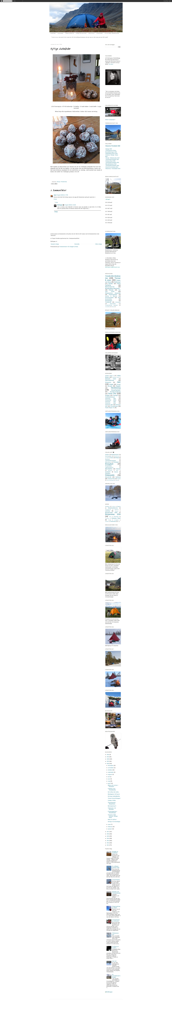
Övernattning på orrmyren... (116, 920)
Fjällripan (59, 205)
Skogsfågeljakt (116, 390)
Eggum (119, 506)
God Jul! (114, 961)
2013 (108, 841)
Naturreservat (109, 287)
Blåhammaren (115, 455)
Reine (110, 516)
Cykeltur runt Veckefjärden (112, 789)
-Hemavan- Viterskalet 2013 (112, 168)
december (111, 765)
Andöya (113, 506)
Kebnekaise (108, 462)
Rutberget (117, 282)
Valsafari (107, 521)
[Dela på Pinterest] (56, 183)
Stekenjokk (109, 475)
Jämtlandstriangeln (110, 461)
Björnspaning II (112, 806)
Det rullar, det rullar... (113, 792)
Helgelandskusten (113, 508)
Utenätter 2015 (110, 402)
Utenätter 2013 (110, 398)
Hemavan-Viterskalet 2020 (113, 146)
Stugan (107, 395)
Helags (117, 458)
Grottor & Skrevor (111, 296)
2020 (108, 759)
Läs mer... (111, 64)
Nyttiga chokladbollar (114, 796)
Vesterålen (113, 521)
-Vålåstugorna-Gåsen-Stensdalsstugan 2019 (111, 151)
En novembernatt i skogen (116, 976)
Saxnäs (116, 472)
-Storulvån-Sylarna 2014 (111, 167)
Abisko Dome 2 (109, 376)
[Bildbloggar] (108, 992)
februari (110, 827)
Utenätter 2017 (109, 405)
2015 (108, 836)
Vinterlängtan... (116, 880)
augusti (110, 774)
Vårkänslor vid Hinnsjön (112, 808)
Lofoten (107, 511)
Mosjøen (116, 511)
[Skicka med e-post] (51, 183)
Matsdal (118, 469)
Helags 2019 (109, 149)
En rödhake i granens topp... (116, 867)
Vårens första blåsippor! (114, 798)
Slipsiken (107, 473)
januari (110, 829)
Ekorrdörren (116, 456)
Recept (58, 182)
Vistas (116, 480)
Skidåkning (116, 388)
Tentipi (115, 395)
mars (109, 824)
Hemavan (107, 459)
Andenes (107, 506)
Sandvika (116, 516)
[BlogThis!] (53, 183)
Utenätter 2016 (110, 403)
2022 (108, 754)
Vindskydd (108, 302)
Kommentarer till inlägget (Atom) (69, 247)
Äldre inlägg (98, 244)
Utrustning (114, 406)
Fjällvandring (109, 380)
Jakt (119, 382)
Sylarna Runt (111, 479)
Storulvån (108, 477)
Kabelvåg (116, 509)
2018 (108, 763)
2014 (108, 838)
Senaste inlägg (55, 244)
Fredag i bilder (112, 800)
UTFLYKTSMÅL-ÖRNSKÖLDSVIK (112, 33)
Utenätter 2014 (110, 400)
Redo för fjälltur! (112, 819)
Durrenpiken (108, 456)
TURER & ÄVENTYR (69, 33)
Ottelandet (118, 302)
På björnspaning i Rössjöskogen (112, 812)
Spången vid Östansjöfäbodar (116, 892)
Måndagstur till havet (114, 794)
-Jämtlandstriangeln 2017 (112, 159)
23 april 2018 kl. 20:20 (70, 205)
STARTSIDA (53, 33)
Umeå (113, 306)
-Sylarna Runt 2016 (110, 161)
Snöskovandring (115, 392)
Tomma (109, 520)
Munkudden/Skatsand (112, 288)
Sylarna (118, 477)
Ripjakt (118, 386)
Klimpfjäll (109, 464)
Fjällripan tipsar (110, 379)
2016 (108, 834)
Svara (55, 199)
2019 (108, 761)
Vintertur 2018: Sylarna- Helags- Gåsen (113, 816)
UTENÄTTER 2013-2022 (81, 33)
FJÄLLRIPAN (60, 33)
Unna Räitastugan (110, 480)
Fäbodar (111, 290)
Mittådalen (110, 470)
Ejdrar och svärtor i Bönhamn (113, 786)
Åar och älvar (113, 291)
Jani (55, 195)
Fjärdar (110, 284)
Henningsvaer (108, 509)
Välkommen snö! (115, 933)
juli (109, 777)
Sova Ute (112, 393)
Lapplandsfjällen (109, 467)
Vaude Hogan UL (109, 408)
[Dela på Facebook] (55, 183)
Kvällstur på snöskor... (115, 947)
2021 (108, 757)
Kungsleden (108, 466)
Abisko (107, 455)
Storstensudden (109, 298)
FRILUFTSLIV (91, 33)
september (111, 772)
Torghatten (116, 520)
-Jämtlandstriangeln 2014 (112, 165)
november (111, 768)
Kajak (111, 384)
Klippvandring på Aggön (116, 907)
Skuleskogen (108, 301)
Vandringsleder (113, 294)
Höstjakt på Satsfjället (115, 852)
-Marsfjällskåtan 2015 (110, 164)
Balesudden (113, 304)
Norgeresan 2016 (113, 514)
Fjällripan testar (115, 377)
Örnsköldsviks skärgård (111, 305)
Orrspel (119, 384)
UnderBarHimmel (110, 397)
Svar (56, 202)
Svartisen (107, 518)
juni (109, 779)
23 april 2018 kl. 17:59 (62, 195)
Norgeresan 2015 (111, 513)
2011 (108, 845)
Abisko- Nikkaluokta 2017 (113, 158)
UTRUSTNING (99, 33)
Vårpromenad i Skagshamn (112, 803)
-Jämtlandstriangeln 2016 (112, 162)
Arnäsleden (107, 306)
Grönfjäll (107, 457)
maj (109, 781)
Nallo (117, 470)
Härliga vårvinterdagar (114, 822)
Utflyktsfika (64, 182)
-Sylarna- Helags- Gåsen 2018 (111, 155)
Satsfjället (108, 472)
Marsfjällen (108, 469)
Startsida (76, 244)
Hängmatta (108, 382)
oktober (110, 770)
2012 (108, 843)
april (109, 783)
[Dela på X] (54, 183)
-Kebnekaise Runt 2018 (111, 153)
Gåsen (111, 458)
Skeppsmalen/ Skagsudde (113, 293)
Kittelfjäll (116, 462)
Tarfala (119, 478)
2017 (108, 832)
